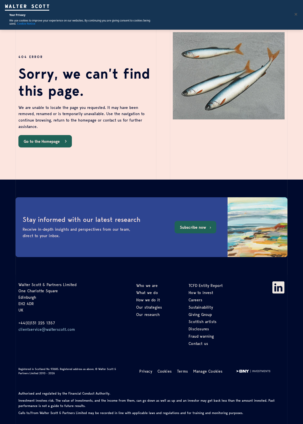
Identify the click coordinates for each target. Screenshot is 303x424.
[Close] (296, 14)
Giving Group (200, 314)
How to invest (201, 292)
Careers (195, 299)
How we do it (148, 299)
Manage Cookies (208, 371)
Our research (148, 314)
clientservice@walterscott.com (46, 329)
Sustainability (201, 307)
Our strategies (149, 307)
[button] (45, 141)
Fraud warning (201, 336)
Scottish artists (202, 321)
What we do (147, 292)
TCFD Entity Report (206, 285)
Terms (182, 371)
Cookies (164, 371)
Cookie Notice (26, 23)
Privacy (145, 371)
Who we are (147, 285)
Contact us (198, 343)
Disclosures (199, 328)
